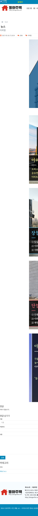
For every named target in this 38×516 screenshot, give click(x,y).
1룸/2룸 (29, 8)
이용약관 (34, 487)
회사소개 (27, 487)
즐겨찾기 (20, 2)
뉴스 (6, 22)
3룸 (34, 8)
